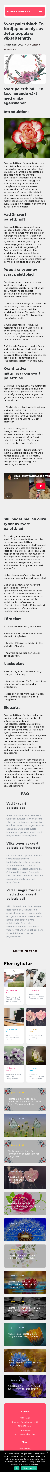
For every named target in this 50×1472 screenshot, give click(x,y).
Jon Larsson (33, 45)
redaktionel (10, 49)
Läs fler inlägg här (25, 950)
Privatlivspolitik (29, 1468)
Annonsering (25, 1448)
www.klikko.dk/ (27, 1434)
